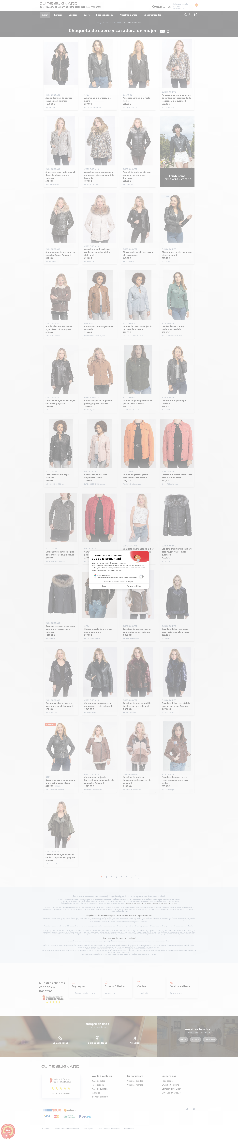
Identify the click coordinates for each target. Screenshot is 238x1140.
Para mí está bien (134, 586)
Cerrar (104, 586)
